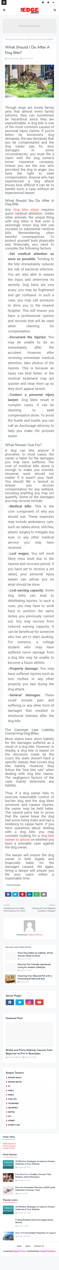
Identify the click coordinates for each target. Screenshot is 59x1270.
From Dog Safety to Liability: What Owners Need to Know (35, 954)
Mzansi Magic (14, 1077)
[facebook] (43, 2)
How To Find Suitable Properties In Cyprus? (35, 1233)
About (28, 1246)
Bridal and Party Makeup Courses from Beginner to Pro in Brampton (29, 1051)
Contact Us (39, 1246)
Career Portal (9, 1148)
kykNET (11, 1120)
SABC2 (11, 1095)
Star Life (12, 1099)
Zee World (13, 1108)
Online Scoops (9, 1146)
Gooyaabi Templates (47, 1251)
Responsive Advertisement (29, 26)
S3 (9, 1086)
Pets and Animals (18, 39)
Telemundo (13, 1103)
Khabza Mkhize (13, 59)
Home (7, 39)
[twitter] (48, 2)
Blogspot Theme (19, 1251)
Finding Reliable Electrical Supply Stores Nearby (34, 1221)
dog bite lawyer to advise (29, 838)
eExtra (11, 1112)
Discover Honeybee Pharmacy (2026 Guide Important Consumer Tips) (35, 1188)
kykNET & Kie (14, 1125)
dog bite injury (26, 210)
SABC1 (11, 1090)
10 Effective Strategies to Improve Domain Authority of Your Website (35, 1162)
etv (9, 1116)
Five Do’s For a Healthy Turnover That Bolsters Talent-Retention (33, 1175)
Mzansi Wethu (15, 1082)
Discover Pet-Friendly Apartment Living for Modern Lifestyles (34, 966)
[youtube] (39, 1002)
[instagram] (53, 2)
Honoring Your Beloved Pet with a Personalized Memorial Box (35, 977)
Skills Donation (9, 1143)
